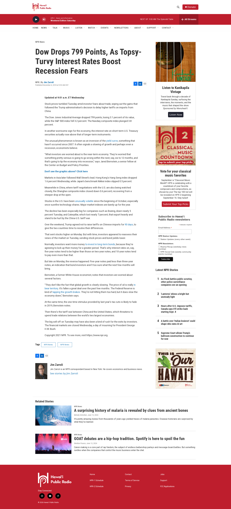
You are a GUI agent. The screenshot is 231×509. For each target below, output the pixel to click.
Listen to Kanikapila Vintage (175, 90)
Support (163, 480)
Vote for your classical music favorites (175, 173)
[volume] (44, 19)
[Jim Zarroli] (41, 371)
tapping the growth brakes (66, 292)
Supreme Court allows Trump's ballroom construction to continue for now (177, 336)
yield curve (112, 140)
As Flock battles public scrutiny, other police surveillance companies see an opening (176, 282)
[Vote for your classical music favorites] (176, 145)
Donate (191, 7)
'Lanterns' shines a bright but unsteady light (175, 295)
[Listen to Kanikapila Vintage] (176, 62)
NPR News (40, 42)
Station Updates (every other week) (175, 239)
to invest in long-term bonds (100, 244)
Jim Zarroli (49, 82)
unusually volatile (84, 201)
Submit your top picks (175, 204)
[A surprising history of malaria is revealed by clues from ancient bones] (53, 415)
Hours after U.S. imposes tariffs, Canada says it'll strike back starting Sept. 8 (176, 309)
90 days (129, 224)
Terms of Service (132, 480)
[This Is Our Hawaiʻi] (176, 369)
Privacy (128, 486)
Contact (128, 474)
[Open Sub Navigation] (49, 28)
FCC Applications (167, 486)
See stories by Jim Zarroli (64, 373)
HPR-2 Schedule (96, 486)
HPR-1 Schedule (96, 480)
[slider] (48, 19)
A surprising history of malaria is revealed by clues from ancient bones (131, 410)
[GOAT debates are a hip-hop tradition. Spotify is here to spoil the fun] (53, 444)
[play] (36, 19)
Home (35, 28)
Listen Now (175, 114)
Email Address (165, 227)
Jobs (162, 474)
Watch (91, 28)
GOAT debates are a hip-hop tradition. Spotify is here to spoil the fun (129, 438)
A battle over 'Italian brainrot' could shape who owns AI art (178, 322)
